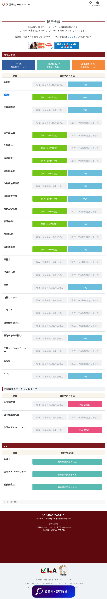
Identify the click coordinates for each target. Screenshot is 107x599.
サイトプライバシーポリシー (73, 583)
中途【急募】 (85, 404)
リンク (68, 579)
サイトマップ (59, 579)
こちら (70, 36)
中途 (85, 84)
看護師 (7, 94)
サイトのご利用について (32, 583)
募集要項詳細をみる (67, 461)
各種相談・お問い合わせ (44, 579)
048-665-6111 (55, 515)
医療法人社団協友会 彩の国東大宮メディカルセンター (16, 4)
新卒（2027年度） (49, 97)
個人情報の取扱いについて (52, 583)
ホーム (6, 502)
